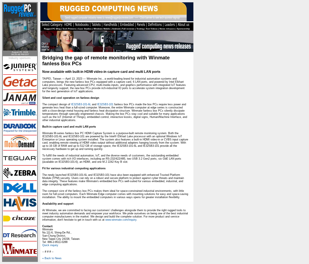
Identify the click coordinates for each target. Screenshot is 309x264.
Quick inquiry (50, 245)
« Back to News (52, 258)
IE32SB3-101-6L (81, 104)
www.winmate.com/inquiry (120, 219)
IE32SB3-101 (105, 104)
